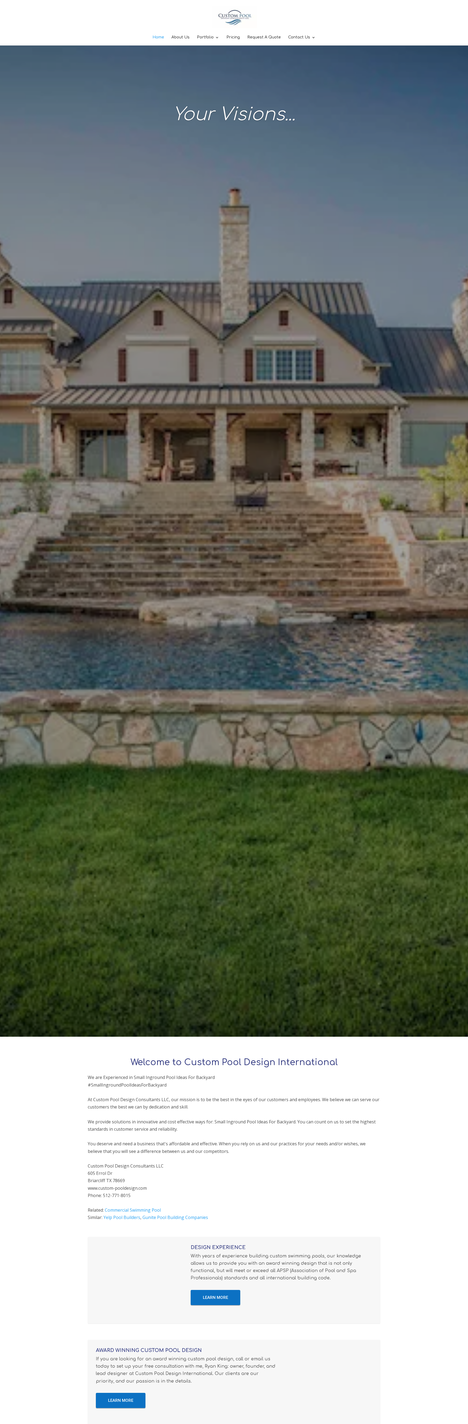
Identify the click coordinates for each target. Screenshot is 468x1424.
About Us (180, 37)
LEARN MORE (215, 1297)
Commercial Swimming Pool (133, 1210)
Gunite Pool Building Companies (175, 1217)
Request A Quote (264, 37)
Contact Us (299, 37)
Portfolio (205, 37)
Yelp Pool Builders (121, 1217)
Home (158, 37)
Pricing (233, 37)
